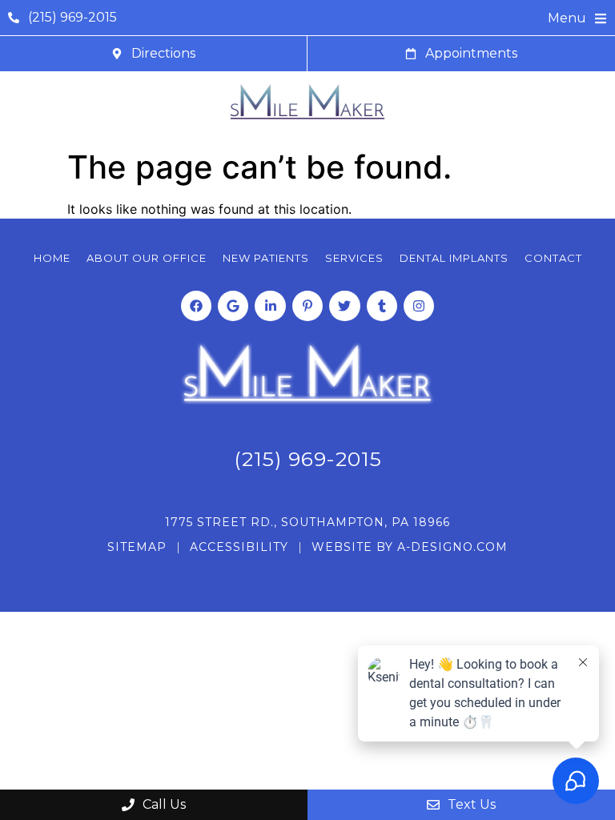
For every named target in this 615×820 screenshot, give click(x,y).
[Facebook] (196, 306)
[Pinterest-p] (307, 306)
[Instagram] (419, 306)
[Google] (233, 306)
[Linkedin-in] (270, 306)
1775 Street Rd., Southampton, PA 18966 (307, 522)
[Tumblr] (382, 306)
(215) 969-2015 (308, 459)
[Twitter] (344, 306)
